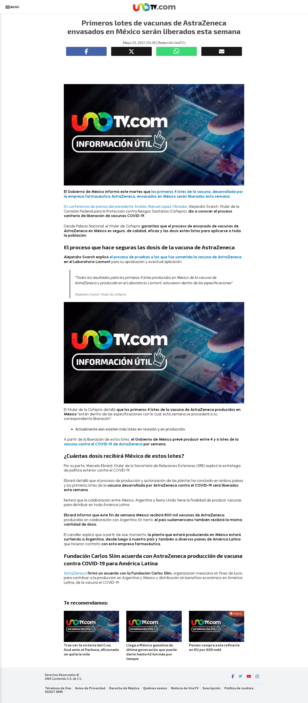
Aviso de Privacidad (90, 688)
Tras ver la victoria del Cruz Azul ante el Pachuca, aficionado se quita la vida (91, 649)
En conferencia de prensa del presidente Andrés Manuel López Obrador (125, 206)
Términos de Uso (58, 688)
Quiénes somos (155, 688)
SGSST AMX (54, 692)
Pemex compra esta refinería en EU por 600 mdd (214, 647)
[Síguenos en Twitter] (240, 677)
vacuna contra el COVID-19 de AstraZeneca (103, 444)
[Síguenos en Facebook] (232, 677)
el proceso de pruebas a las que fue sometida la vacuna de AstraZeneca (175, 257)
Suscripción (211, 688)
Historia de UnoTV (185, 688)
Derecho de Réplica (124, 688)
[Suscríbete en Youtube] (248, 677)
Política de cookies (238, 688)
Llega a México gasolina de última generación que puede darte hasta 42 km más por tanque (151, 652)
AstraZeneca (75, 573)
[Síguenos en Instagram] (257, 677)
